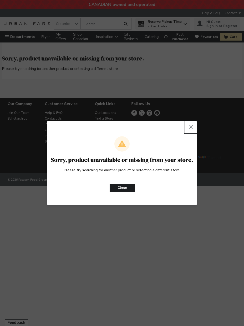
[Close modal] (191, 126)
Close (122, 187)
